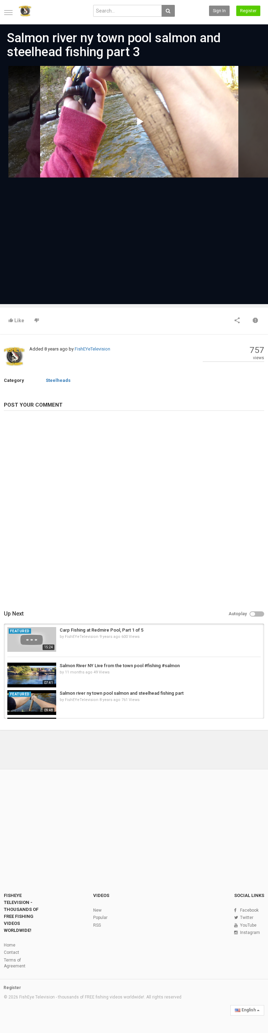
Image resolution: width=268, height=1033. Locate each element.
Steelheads (58, 380)
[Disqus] (134, 511)
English (248, 1010)
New (97, 910)
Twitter (246, 917)
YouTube (248, 925)
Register (248, 10)
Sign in (219, 10)
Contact (11, 952)
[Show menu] (8, 12)
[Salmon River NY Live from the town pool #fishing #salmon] (31, 675)
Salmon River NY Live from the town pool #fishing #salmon (120, 665)
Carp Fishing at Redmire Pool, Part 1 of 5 (101, 630)
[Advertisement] (134, 237)
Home (9, 945)
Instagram (250, 932)
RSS (97, 925)
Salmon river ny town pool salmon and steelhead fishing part (122, 693)
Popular (100, 917)
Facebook (249, 910)
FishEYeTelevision (92, 349)
